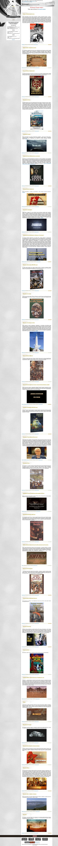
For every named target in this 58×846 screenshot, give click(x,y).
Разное (23, 565)
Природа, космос (24, 67)
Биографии (23, 44)
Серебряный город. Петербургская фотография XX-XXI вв (33, 493)
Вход (32, 1)
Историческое (23, 96)
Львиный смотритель (27, 626)
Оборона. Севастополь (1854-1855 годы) (30, 264)
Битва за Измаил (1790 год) (28, 355)
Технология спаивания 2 (27, 209)
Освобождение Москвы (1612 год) (29, 514)
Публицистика (23, 352)
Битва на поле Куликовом (27, 568)
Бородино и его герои (27, 293)
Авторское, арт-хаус (24, 261)
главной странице (42, 9)
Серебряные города (26, 134)
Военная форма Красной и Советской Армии (31, 745)
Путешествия (23, 742)
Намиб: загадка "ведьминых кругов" (29, 47)
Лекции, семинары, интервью (25, 404)
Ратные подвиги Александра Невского (30, 598)
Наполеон (25, 814)
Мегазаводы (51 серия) (27, 724)
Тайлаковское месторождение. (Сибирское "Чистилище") (33, 235)
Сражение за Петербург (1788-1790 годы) (30, 407)
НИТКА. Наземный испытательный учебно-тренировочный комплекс (35, 544)
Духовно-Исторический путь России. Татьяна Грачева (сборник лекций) (36, 384)
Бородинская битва (26, 99)
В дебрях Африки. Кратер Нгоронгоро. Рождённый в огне (33, 677)
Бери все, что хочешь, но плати (29, 322)
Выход (34, 1)
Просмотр (13, 39)
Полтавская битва (26, 463)
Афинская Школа (26, 767)
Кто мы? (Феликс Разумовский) (28, 70)
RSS (35, 1)
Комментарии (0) (37, 67)
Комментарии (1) (36, 44)
